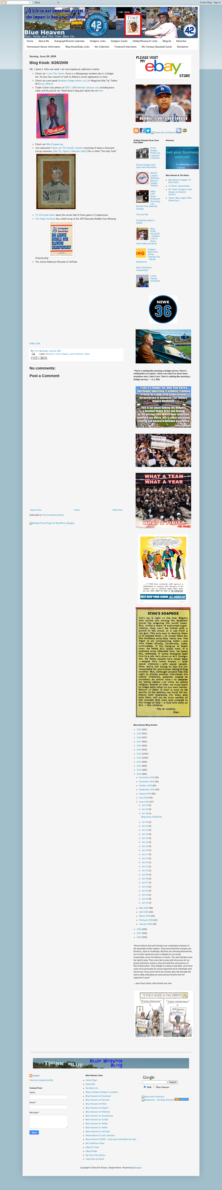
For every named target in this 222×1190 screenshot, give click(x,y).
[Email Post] (33, 354)
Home (30, 41)
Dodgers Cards (119, 41)
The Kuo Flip (142, 214)
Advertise (181, 41)
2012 (139, 762)
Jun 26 (145, 822)
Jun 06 (145, 887)
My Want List (92, 1088)
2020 (139, 729)
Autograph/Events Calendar (69, 41)
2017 (139, 741)
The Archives (45, 218)
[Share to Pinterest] (45, 358)
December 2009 (147, 777)
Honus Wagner (62, 354)
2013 (139, 758)
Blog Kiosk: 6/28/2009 (151, 817)
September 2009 (147, 789)
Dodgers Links (98, 41)
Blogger (138, 1167)
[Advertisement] (76, 480)
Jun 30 (145, 805)
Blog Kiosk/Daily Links (77, 46)
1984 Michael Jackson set (81, 87)
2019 (139, 733)
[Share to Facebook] (42, 358)
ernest (37, 351)
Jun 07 (145, 882)
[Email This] (32, 358)
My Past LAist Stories (95, 1155)
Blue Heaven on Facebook (98, 1096)
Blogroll (167, 41)
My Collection (102, 46)
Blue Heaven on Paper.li (97, 1108)
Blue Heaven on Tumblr (97, 1119)
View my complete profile (41, 1080)
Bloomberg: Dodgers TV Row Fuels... (179, 181)
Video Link (34, 343)
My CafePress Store (95, 1143)
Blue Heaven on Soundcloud (99, 1116)
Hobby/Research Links (145, 41)
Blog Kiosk (50, 354)
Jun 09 (145, 874)
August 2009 (145, 794)
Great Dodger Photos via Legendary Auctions (155, 153)
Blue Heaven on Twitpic (97, 1123)
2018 (139, 737)
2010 (139, 770)
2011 (139, 766)
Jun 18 (145, 850)
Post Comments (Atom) (53, 515)
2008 (139, 929)
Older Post (117, 510)
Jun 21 (145, 842)
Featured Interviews (125, 46)
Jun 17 (145, 854)
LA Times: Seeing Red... (179, 186)
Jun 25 (145, 826)
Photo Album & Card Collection (100, 1135)
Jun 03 (145, 895)
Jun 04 (145, 891)
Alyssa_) (45, 83)
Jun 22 (145, 838)
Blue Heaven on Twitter (97, 1127)
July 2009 (144, 798)
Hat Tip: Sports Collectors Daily (70, 151)
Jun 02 (145, 899)
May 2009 (144, 908)
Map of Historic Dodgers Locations (102, 1092)
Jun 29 (145, 809)
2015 (139, 749)
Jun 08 (145, 878)
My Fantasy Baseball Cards (157, 46)
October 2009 (145, 785)
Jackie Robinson (76, 354)
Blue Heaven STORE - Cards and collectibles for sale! (111, 1139)
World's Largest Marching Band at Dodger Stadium (154, 179)
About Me (44, 41)
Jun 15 (145, 862)
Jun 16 (145, 858)
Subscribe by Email (95, 1159)
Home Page (91, 1080)
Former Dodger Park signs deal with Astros (146, 166)
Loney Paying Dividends (155, 278)
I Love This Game (55, 73)
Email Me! (90, 1084)
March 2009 (145, 916)
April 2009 (144, 912)
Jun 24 (145, 830)
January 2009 (146, 924)
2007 (139, 933)
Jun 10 (145, 870)
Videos (87, 354)
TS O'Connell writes (45, 215)
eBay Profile (91, 1151)
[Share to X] (39, 358)
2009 (139, 774)
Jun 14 (145, 866)
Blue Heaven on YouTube (98, 1131)
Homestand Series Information (43, 46)
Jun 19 (145, 846)
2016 (139, 745)
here (101, 90)
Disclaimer (183, 46)
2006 (139, 937)
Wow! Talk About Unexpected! (144, 268)
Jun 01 (145, 903)
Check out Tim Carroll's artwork (67, 148)
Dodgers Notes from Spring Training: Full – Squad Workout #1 (148, 255)
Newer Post (35, 510)
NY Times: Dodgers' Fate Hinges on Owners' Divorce (180, 192)
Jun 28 (145, 813)
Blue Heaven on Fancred (97, 1100)
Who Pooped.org (54, 144)
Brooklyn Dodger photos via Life (74, 80)
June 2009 (144, 802)
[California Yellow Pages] (182, 1100)
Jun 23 (145, 834)
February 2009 (146, 920)
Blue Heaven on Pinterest (98, 1112)
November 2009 (147, 781)
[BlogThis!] (35, 358)
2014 (139, 754)
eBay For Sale (92, 1147)
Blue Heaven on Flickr (96, 1104)
